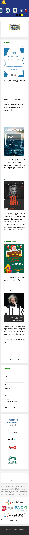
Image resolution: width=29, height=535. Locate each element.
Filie (5, 384)
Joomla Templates (9, 529)
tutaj (26, 496)
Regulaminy (7, 388)
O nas (6, 380)
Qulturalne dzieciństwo (12, 401)
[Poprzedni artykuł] (12, 359)
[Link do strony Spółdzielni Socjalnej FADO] (21, 508)
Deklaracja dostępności (10, 407)
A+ (27, 14)
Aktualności (8, 373)
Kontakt (6, 392)
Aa (17, 14)
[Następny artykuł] (16, 359)
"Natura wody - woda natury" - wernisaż (14, 125)
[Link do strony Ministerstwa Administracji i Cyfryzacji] (7, 508)
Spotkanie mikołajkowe (10, 241)
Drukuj (23, 47)
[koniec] (20, 359)
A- (24, 14)
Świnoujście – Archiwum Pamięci (14, 404)
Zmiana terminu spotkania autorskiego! (14, 46)
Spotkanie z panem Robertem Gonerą (13, 179)
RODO (6, 395)
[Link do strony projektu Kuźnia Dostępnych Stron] (14, 502)
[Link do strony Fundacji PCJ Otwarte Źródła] (14, 514)
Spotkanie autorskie (9, 290)
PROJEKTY (7, 399)
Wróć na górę (22, 531)
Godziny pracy (8, 376)
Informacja (6, 92)
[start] (9, 359)
